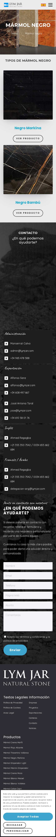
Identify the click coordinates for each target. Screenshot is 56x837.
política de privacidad (15, 640)
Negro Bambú (28, 202)
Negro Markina (28, 128)
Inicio (15, 33)
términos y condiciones (32, 636)
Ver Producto (28, 138)
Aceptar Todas (28, 816)
